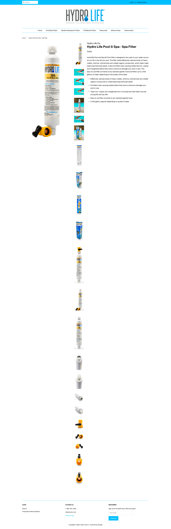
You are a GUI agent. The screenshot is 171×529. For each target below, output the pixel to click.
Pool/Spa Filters (51, 30)
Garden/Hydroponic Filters (70, 30)
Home (40, 30)
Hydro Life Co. (84, 525)
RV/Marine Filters (90, 30)
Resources (103, 30)
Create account (141, 2)
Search (24, 508)
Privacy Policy (69, 515)
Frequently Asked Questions (31, 511)
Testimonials (128, 30)
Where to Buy (115, 30)
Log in (132, 2)
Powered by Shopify (96, 525)
